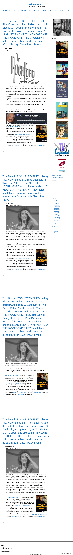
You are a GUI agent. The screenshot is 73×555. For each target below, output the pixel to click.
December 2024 (57, 212)
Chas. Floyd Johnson (44, 153)
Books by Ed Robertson (33, 151)
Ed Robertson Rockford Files (43, 155)
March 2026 (56, 202)
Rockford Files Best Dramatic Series (12, 409)
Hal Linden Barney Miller (40, 157)
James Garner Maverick (24, 159)
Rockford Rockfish (6, 165)
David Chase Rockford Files (12, 155)
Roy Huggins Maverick (18, 165)
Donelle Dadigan (30, 155)
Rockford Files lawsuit (31, 287)
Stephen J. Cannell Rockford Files (10, 167)
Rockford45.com (42, 145)
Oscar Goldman (44, 162)
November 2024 (57, 214)
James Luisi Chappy (6, 282)
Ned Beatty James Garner (28, 162)
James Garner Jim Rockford (8, 159)
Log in (55, 228)
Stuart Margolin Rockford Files (11, 168)
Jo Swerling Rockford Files (26, 160)
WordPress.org (56, 232)
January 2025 (56, 211)
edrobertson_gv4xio (12, 151)
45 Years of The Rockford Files (23, 151)
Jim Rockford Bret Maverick (12, 160)
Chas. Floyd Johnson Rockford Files (21, 154)
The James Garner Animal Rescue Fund (22, 134)
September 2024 (57, 215)
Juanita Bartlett (28, 284)
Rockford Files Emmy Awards (22, 287)
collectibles (35, 154)
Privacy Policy (40, 554)
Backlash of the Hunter (32, 400)
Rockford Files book (12, 152)
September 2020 (57, 220)
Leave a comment (8, 169)
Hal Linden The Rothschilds (13, 158)
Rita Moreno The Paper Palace (14, 164)
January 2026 (56, 205)
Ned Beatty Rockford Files (37, 162)
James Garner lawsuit (16, 159)
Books (55, 10)
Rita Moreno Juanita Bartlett (30, 163)
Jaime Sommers (28, 158)
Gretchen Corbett (17, 157)
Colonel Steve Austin (41, 154)
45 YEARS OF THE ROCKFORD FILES (39, 144)
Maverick (20, 161)
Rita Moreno (14, 163)
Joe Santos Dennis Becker (19, 405)
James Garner (44, 151)
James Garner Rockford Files (42, 159)
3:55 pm (6, 151)
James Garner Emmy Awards (34, 279)
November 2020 (57, 218)
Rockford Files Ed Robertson (33, 152)
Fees (29, 10)
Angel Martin (26, 153)
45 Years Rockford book (19, 153)
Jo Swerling (19, 160)
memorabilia (24, 161)
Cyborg (46, 154)
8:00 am (6, 275)
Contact (67, 10)
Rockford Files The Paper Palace (41, 409)
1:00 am (6, 397)
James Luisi (47, 281)
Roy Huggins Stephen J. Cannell (38, 165)
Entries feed (56, 229)
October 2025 (56, 208)
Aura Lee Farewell (31, 153)
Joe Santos (41, 160)
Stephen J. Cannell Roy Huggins (22, 167)
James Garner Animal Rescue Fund (42, 158)
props (4, 163)
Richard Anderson (9, 163)
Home (5, 10)
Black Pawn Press (15, 145)
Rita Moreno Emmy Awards (43, 406)
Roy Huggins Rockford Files (27, 165)
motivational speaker (16, 162)
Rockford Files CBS (14, 287)
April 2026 (55, 200)
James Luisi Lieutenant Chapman (15, 282)
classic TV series (30, 154)
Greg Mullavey (10, 157)
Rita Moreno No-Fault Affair (7, 286)
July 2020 (55, 223)
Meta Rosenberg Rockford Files (19, 285)
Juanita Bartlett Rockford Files (14, 161)
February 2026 (56, 203)
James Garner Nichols (23, 281)
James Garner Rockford (33, 159)
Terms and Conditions (34, 554)
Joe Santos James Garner (13, 284)
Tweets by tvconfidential (57, 177)
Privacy (61, 10)
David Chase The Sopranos (22, 155)
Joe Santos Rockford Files (21, 284)
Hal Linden (34, 157)
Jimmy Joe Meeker (16, 283)
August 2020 (56, 221)
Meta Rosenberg (30, 161)
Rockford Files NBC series (39, 276)
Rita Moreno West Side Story (24, 164)
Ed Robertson (36, 4)
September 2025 (57, 209)
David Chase (5, 155)
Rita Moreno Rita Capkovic (40, 163)
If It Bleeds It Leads (22, 158)
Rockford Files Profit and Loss (42, 164)
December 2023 (57, 217)
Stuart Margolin (30, 167)
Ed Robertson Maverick (18, 402)
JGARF (48, 159)
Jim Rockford (5, 160)
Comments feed (57, 231)
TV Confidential (47, 10)
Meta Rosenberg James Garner (38, 161)
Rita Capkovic (32, 406)
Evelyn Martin (5, 157)
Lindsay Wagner (42, 405)
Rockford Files (5, 152)
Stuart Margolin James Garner (33, 290)
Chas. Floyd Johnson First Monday (9, 154)
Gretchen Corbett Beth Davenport (26, 157)
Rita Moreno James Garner (21, 163)
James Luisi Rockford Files (26, 282)
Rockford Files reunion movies (40, 287)
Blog (10, 10)
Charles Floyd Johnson (38, 277)
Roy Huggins (40, 152)
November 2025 (57, 206)
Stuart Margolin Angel (37, 167)
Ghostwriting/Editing (20, 10)
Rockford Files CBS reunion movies (22, 152)
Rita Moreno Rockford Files (26, 286)
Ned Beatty (22, 162)
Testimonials (36, 10)
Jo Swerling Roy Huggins (35, 160)
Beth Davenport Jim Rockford (41, 400)
